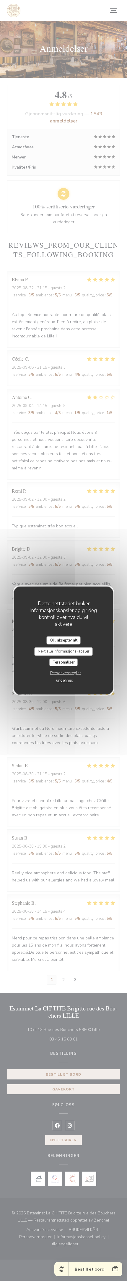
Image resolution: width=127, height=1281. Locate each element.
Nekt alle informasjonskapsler (63, 651)
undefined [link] (64, 680)
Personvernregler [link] (65, 673)
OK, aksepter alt (63, 640)
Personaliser (64, 662)
